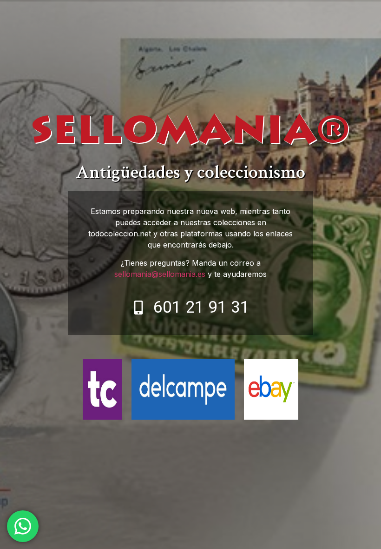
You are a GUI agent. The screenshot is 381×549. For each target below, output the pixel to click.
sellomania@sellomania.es (159, 274)
